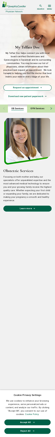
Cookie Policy (32, 414)
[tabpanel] (27, 165)
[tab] (17, 109)
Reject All (25, 431)
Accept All (25, 422)
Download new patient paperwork (25, 96)
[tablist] (27, 109)
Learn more (26, 208)
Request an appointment (26, 87)
